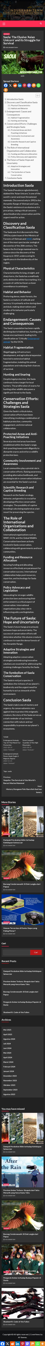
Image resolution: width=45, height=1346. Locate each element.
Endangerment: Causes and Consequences (19, 113)
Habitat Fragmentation (20, 118)
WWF (29, 239)
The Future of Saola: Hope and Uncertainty (20, 161)
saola (10, 771)
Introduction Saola (15, 99)
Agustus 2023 (9, 1094)
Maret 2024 (8, 1062)
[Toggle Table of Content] (36, 96)
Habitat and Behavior (19, 108)
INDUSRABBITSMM (11, 47)
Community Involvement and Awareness (22, 137)
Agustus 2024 (9, 1039)
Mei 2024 (7, 1053)
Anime (6, 1184)
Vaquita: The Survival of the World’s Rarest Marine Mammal (19, 780)
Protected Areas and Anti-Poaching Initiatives (21, 131)
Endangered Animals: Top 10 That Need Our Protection (12, 742)
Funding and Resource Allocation (24, 154)
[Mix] (34, 85)
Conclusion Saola (14, 178)
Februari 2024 (9, 1067)
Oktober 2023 (9, 1085)
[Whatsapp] (38, 85)
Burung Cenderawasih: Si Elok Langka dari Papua (20, 993)
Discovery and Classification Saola (22, 102)
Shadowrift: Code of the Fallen (16, 1012)
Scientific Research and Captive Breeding (23, 143)
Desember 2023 (10, 1076)
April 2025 (7, 1034)
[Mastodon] (29, 85)
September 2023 (10, 1090)
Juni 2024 (7, 1048)
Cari (4, 943)
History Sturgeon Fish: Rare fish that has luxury (24, 789)
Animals (6, 34)
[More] (6, 90)
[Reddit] (15, 85)
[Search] (40, 23)
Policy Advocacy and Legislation (24, 157)
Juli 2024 (7, 1044)
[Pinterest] (24, 85)
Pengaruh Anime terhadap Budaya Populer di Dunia (22, 1003)
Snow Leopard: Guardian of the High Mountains (30, 742)
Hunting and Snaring (19, 121)
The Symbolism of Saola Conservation (20, 173)
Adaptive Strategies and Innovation (20, 167)
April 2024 (7, 1057)
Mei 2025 (7, 1030)
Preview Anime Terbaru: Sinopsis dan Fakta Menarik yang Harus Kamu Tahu (21, 982)
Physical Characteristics (20, 105)
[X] (10, 85)
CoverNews (35, 1334)
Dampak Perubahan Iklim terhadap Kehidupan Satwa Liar (22, 972)
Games (6, 1316)
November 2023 (10, 1080)
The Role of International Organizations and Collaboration (21, 149)
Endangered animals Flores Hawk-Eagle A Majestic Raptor (11, 756)
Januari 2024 (8, 1071)
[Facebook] (6, 85)
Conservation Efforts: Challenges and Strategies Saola (22, 125)
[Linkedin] (20, 85)
